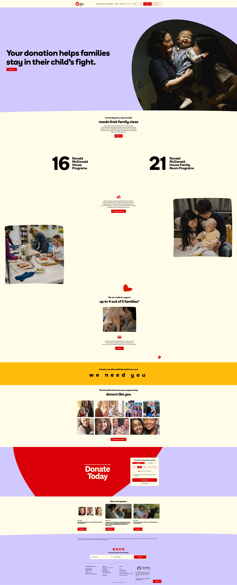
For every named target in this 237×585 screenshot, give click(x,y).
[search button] (141, 4)
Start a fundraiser (88, 572)
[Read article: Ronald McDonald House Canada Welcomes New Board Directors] (90, 511)
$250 (150, 467)
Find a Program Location (100, 3)
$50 (139, 467)
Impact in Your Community (107, 567)
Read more (82, 529)
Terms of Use (114, 582)
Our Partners (104, 570)
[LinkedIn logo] (120, 549)
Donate (147, 4)
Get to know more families (118, 439)
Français (129, 3)
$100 (145, 467)
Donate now (11, 69)
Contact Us (121, 3)
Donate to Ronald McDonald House (126, 573)
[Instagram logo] (117, 549)
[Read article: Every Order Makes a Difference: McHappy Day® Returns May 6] (146, 511)
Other (154, 467)
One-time (138, 463)
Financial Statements (106, 572)
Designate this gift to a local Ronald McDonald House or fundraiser (145, 475)
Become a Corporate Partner (91, 574)
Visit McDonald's (88, 570)
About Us (116, 3)
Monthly (150, 463)
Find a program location (118, 211)
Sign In (120, 569)
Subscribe (140, 557)
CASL (124, 582)
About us (118, 136)
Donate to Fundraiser (123, 575)
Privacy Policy (119, 582)
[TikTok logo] (123, 549)
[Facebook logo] (114, 549)
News (120, 566)
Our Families (104, 569)
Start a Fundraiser (144, 483)
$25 (134, 467)
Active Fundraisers (123, 572)
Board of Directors (106, 571)
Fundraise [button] (156, 4)
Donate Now (144, 480)
